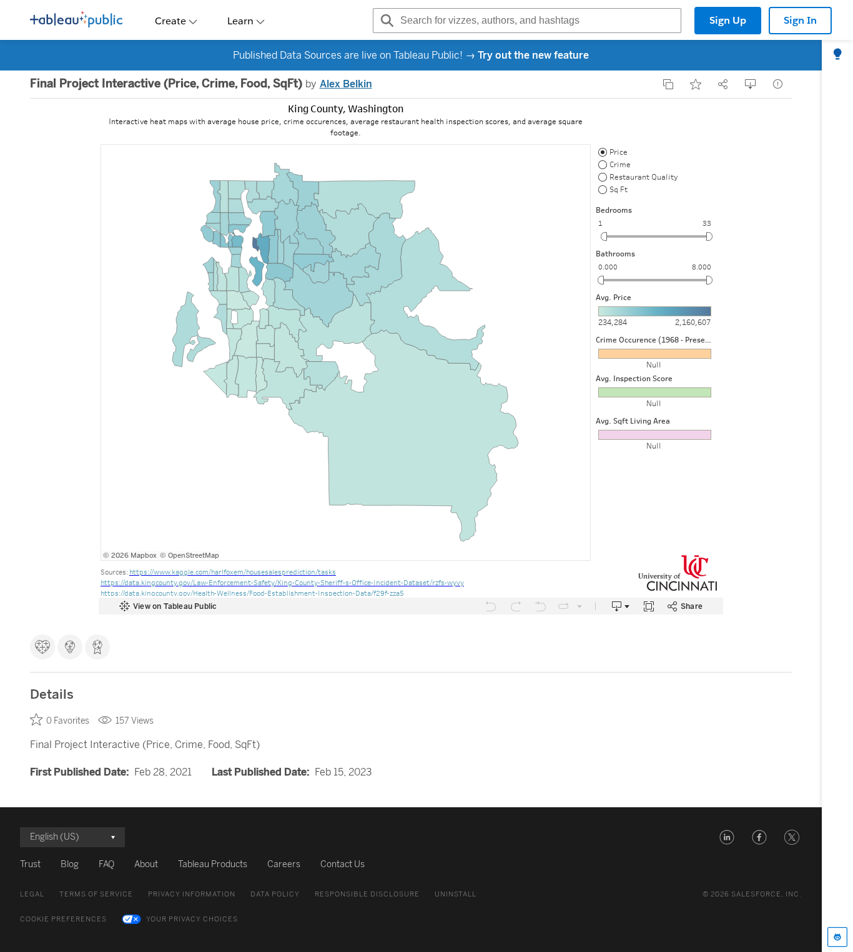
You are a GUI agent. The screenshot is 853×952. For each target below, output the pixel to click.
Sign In (800, 20)
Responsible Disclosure (367, 894)
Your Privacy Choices (192, 919)
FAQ (106, 864)
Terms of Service (96, 894)
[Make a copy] (668, 84)
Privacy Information (191, 894)
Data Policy (275, 894)
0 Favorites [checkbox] (67, 721)
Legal (32, 894)
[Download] (750, 84)
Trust (30, 864)
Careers (283, 864)
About (146, 864)
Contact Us (342, 864)
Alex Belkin (346, 84)
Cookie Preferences (63, 919)
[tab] (837, 55)
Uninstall (455, 894)
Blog (70, 864)
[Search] (385, 20)
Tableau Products (212, 864)
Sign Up (727, 20)
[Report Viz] (778, 84)
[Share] (723, 84)
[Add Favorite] (695, 84)
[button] (727, 837)
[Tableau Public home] (76, 20)
